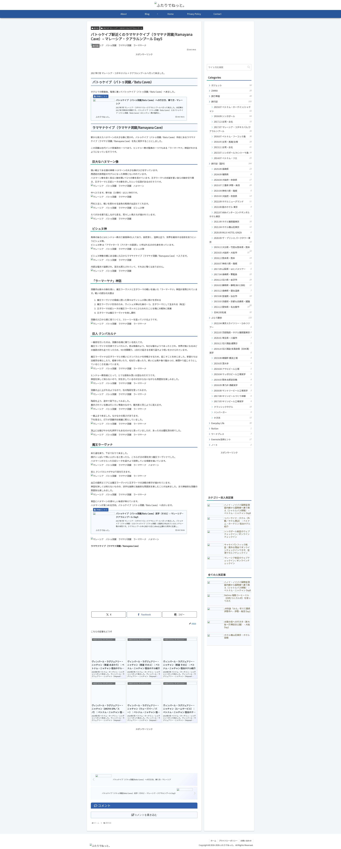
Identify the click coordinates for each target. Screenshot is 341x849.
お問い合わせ (246, 840)
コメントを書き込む (145, 814)
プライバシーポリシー (228, 840)
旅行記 (96, 28)
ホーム (213, 840)
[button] (179, 614)
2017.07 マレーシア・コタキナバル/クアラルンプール (122, 28)
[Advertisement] (144, 62)
